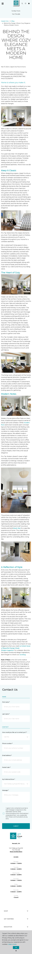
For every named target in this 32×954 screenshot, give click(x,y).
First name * (6, 702)
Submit (16, 826)
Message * (5, 790)
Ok (16, 947)
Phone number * (7, 743)
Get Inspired (9, 919)
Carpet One (5, 21)
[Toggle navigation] (2, 3)
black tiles (17, 528)
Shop (6, 911)
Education (8, 927)
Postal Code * (6, 767)
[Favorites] (25, 4)
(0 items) (29, 3)
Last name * (6, 714)
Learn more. (12, 944)
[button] (22, 4)
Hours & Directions (16, 851)
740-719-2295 (16, 14)
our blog (23, 654)
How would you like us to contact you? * (14, 732)
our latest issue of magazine (15, 648)
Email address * (7, 755)
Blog (12, 21)
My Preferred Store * (8, 779)
